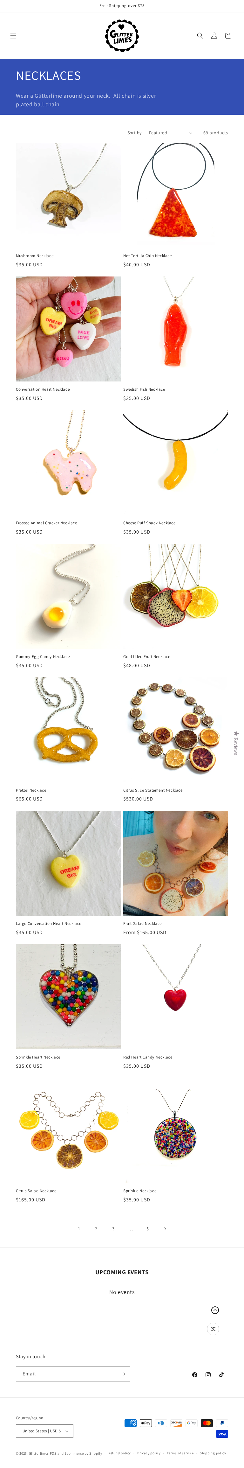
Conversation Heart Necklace (43, 389)
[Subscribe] (123, 1374)
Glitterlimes (39, 1453)
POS (53, 1453)
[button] (13, 36)
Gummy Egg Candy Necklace (43, 656)
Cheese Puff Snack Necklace (149, 523)
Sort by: (135, 133)
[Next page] (165, 1229)
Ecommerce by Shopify (83, 1453)
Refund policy (119, 1453)
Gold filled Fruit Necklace (146, 656)
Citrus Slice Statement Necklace (153, 790)
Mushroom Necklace (34, 255)
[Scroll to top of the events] (215, 1310)
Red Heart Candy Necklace (147, 1057)
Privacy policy (149, 1453)
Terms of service (180, 1453)
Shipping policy (213, 1453)
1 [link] (79, 1228)
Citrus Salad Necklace (36, 1190)
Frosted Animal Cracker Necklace (46, 523)
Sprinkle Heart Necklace (38, 1057)
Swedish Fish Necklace (144, 389)
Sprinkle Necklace (139, 1190)
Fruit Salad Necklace (142, 923)
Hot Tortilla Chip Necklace (147, 255)
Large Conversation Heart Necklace (48, 923)
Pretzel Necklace (31, 790)
